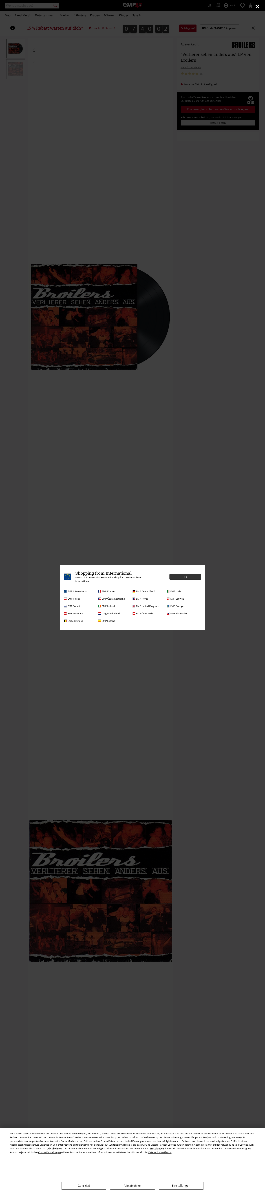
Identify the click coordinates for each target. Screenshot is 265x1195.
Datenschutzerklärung (160, 1152)
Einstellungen (181, 1186)
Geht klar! (84, 1185)
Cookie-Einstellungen (49, 1152)
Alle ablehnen (133, 1185)
